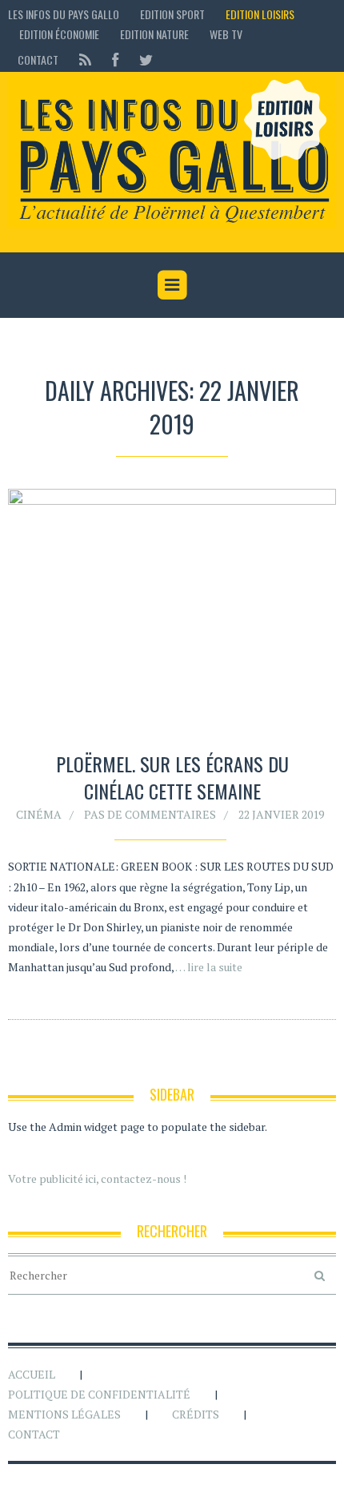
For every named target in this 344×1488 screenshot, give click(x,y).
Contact (38, 59)
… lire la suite (208, 966)
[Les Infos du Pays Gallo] (172, 152)
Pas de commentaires (150, 814)
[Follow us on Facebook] (115, 59)
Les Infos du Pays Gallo (63, 14)
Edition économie (59, 34)
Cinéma (39, 814)
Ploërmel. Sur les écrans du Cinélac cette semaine (172, 777)
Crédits (195, 1414)
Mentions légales (64, 1414)
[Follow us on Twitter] (141, 59)
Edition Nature (154, 34)
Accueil (31, 1374)
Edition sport (172, 14)
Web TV (226, 34)
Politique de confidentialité (99, 1394)
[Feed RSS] (85, 59)
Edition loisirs (260, 14)
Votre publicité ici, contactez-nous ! (97, 1178)
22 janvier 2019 (281, 814)
